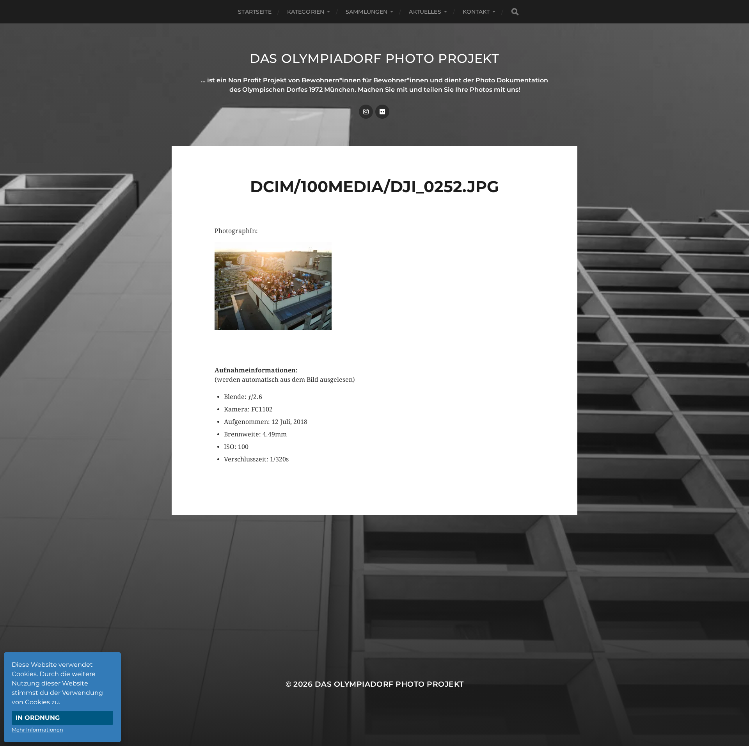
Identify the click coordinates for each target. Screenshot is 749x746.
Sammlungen (366, 11)
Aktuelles (425, 11)
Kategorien (305, 11)
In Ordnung (38, 717)
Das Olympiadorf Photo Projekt (374, 58)
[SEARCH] (515, 12)
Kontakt (476, 11)
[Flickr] (382, 112)
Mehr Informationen (37, 729)
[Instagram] (366, 112)
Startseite (254, 11)
